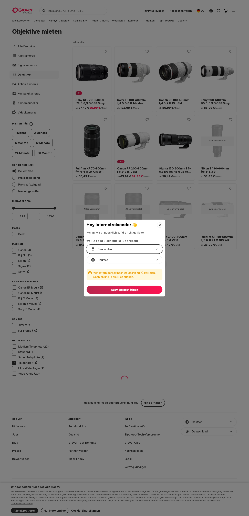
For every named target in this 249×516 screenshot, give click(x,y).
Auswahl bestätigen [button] (124, 289)
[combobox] (124, 249)
